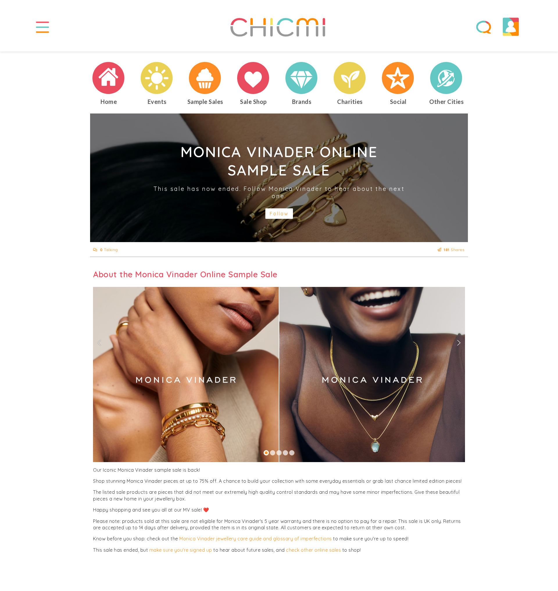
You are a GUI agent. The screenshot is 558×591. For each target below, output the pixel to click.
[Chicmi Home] (108, 78)
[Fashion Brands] (301, 78)
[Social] (398, 78)
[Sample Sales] (205, 78)
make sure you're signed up (180, 550)
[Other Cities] (446, 78)
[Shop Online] (253, 78)
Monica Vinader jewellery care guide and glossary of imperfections (255, 539)
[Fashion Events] (157, 78)
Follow (279, 213)
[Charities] (350, 78)
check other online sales (313, 550)
